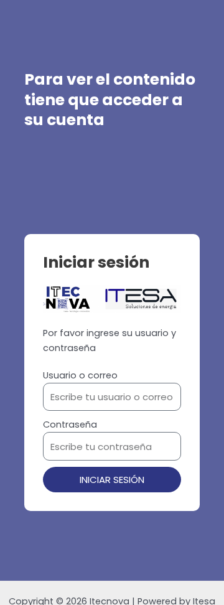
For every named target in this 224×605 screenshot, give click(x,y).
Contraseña (70, 424)
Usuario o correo (80, 375)
